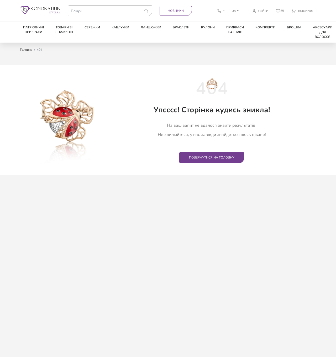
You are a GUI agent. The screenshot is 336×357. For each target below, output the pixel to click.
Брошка (294, 27)
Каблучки (120, 27)
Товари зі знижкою (64, 29)
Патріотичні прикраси (33, 29)
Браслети (181, 27)
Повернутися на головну (211, 157)
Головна (26, 50)
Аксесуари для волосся (322, 32)
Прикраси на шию (235, 29)
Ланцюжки (151, 27)
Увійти (263, 11)
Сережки (92, 27)
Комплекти (265, 27)
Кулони (208, 27)
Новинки (176, 11)
